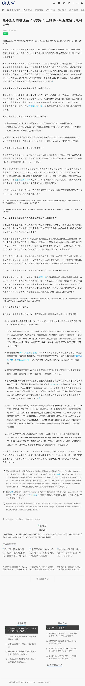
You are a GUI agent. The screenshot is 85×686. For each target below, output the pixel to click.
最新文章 (62, 623)
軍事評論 (39, 10)
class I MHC (56, 384)
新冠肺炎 (9, 519)
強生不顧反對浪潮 (22, 179)
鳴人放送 (62, 10)
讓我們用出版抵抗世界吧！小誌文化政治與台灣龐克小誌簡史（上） (63, 657)
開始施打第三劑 (35, 105)
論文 (58, 474)
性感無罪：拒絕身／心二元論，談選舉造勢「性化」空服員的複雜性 (63, 634)
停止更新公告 (13, 10)
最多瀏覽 (21, 623)
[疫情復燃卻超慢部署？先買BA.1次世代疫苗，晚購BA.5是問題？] (69, 556)
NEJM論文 (33, 495)
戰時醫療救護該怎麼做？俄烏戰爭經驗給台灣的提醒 (63, 642)
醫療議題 (28, 519)
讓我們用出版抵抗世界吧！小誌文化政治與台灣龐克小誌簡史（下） (63, 649)
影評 (83, 10)
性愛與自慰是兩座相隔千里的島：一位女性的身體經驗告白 (22, 660)
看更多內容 (43, 578)
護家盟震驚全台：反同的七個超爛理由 (22, 645)
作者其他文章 (9, 543)
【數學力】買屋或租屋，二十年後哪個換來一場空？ (22, 637)
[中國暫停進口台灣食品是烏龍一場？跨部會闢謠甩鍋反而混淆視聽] (42, 556)
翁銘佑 (5, 30)
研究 (11, 492)
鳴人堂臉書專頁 (55, 665)
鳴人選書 (73, 10)
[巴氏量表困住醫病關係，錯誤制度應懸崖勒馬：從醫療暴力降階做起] (15, 556)
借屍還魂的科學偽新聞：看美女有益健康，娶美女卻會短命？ (22, 653)
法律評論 (50, 10)
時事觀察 (27, 10)
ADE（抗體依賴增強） (29, 352)
